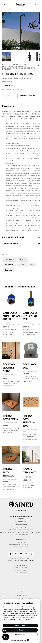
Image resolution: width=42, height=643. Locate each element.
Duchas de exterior (17, 66)
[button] (37, 4)
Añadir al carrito (27, 96)
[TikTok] (31, 554)
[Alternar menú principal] (4, 4)
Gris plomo (9, 259)
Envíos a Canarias (21, 595)
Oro (32, 265)
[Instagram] (16, 554)
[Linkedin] (26, 554)
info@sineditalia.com (24, 558)
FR (25, 510)
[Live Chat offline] (4, 630)
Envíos (21, 592)
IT (16, 510)
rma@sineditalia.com (27, 560)
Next (39, 56)
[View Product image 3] (28, 56)
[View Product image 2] (17, 56)
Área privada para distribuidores (21, 516)
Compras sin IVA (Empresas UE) (21, 599)
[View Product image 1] (6, 56)
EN (19, 510)
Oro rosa (8, 270)
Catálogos (21, 518)
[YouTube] (21, 554)
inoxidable (9, 265)
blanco (23, 259)
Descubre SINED (21, 521)
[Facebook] (10, 554)
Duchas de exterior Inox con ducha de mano (19, 69)
